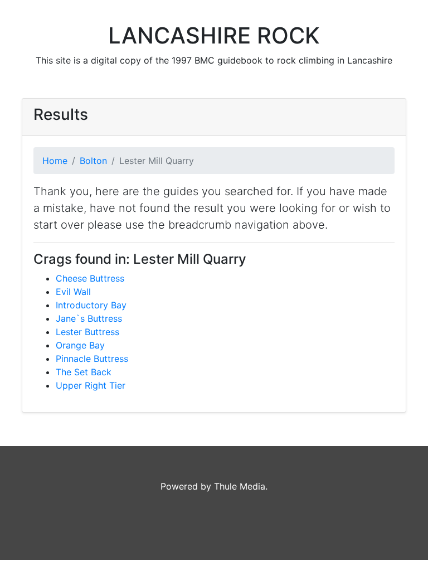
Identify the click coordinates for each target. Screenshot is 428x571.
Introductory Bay (91, 305)
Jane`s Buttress (89, 318)
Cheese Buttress (90, 278)
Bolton (93, 160)
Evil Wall (73, 291)
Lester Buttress (87, 331)
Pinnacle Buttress (92, 358)
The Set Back (83, 372)
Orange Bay (80, 345)
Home (54, 160)
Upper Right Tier (90, 385)
